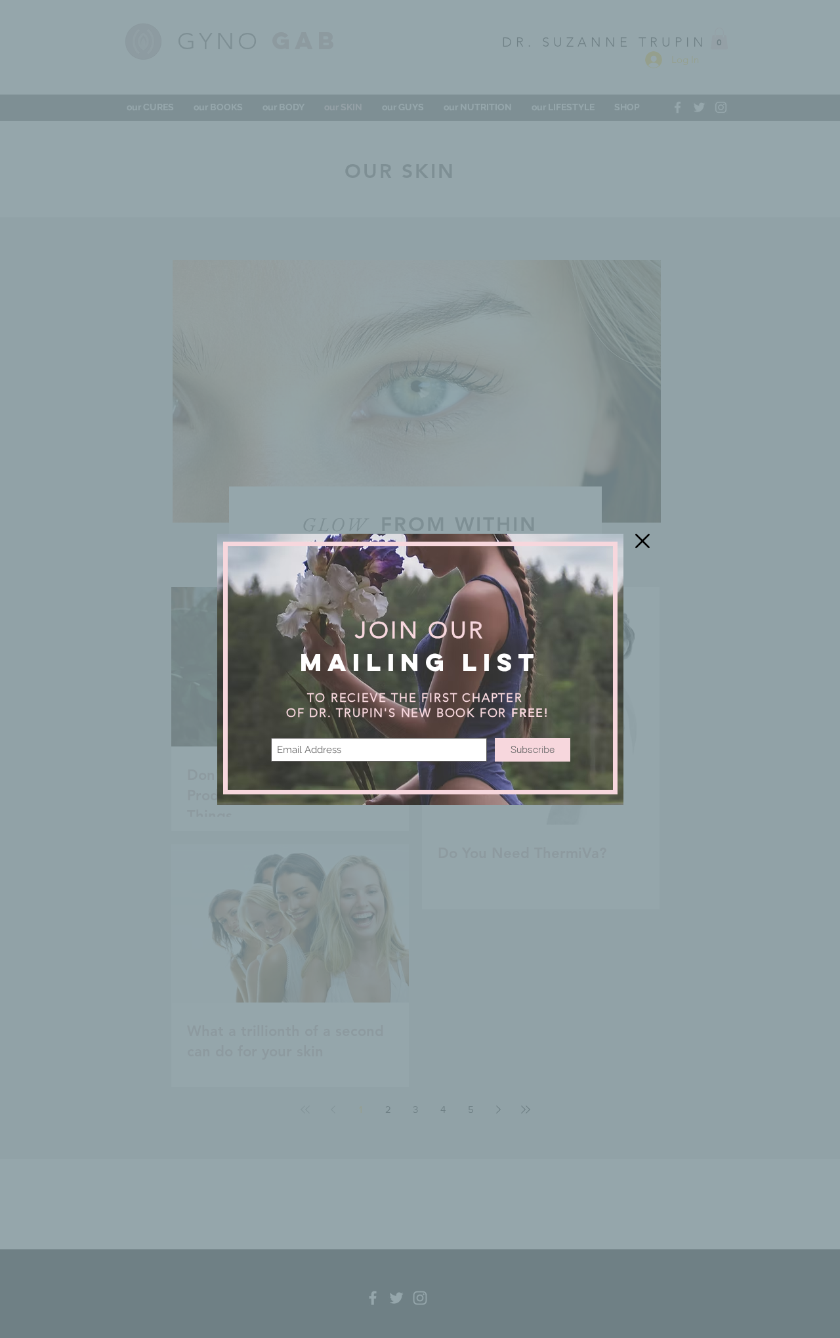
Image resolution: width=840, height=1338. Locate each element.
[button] (642, 541)
